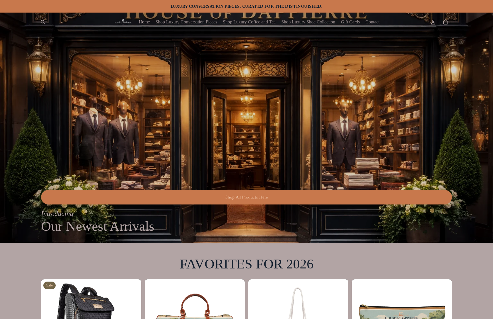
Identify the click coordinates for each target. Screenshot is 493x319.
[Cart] (445, 22)
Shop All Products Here (246, 197)
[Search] (43, 22)
